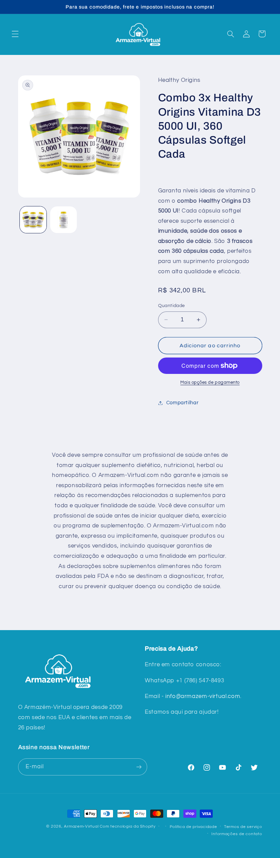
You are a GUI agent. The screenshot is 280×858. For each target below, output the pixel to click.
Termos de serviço (243, 827)
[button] (15, 34)
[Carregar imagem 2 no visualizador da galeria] (63, 219)
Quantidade (171, 305)
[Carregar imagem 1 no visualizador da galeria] (33, 219)
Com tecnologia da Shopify (127, 826)
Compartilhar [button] (182, 402)
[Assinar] (138, 766)
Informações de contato (236, 834)
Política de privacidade (193, 827)
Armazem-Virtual (81, 826)
